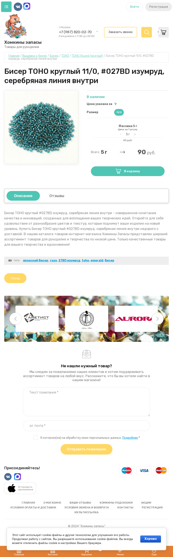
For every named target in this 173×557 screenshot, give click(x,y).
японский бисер (35, 260)
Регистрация (158, 7)
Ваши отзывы (80, 502)
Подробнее (130, 438)
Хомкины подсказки (116, 502)
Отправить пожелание (86, 449)
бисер (109, 260)
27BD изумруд (69, 260)
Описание (23, 196)
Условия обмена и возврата (87, 507)
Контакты (125, 507)
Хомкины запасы (23, 42)
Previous (15, 319)
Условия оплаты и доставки (33, 507)
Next (158, 319)
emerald (97, 260)
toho (85, 260)
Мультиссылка (86, 512)
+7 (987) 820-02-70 (75, 32)
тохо (53, 260)
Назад (15, 278)
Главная (28, 502)
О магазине (52, 502)
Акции (146, 502)
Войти (134, 7)
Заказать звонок (120, 32)
